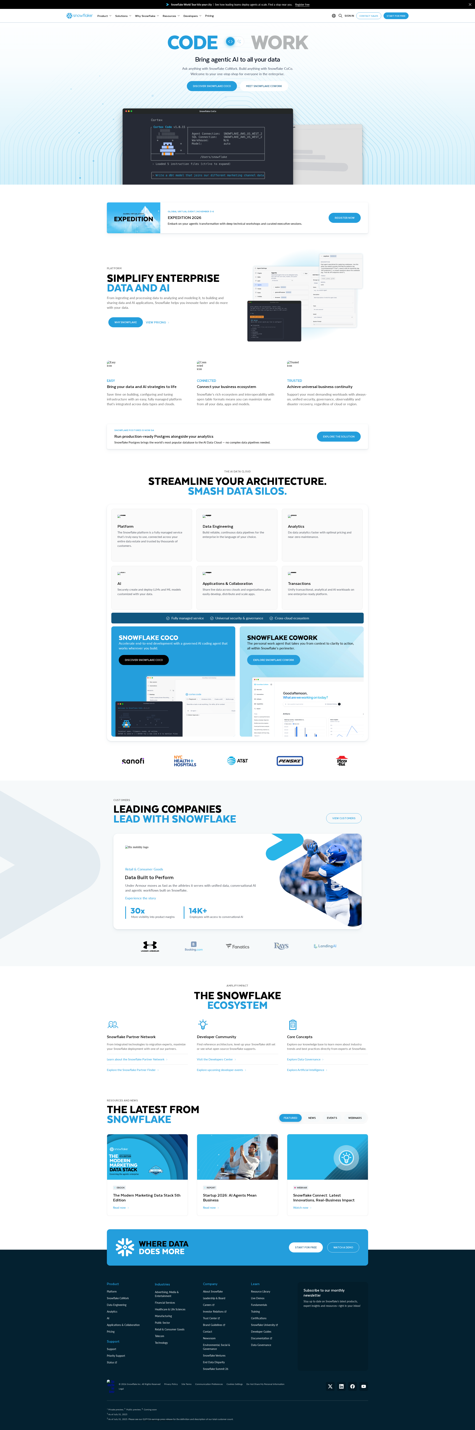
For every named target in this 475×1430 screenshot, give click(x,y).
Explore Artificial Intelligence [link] (305, 1070)
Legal (121, 1388)
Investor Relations (213, 1311)
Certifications (258, 1318)
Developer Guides (261, 1331)
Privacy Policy (171, 1384)
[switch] (234, 41)
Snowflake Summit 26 (215, 1368)
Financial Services (165, 1302)
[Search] (340, 16)
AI (108, 1318)
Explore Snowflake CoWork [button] (273, 660)
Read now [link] (119, 1207)
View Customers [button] (344, 818)
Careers (207, 1304)
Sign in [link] (349, 16)
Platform (112, 1291)
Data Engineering (116, 1304)
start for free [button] (396, 16)
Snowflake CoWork (118, 1298)
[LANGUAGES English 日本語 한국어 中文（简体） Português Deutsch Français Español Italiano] (334, 16)
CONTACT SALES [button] (368, 16)
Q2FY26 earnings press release (158, 1419)
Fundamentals (259, 1304)
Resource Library (260, 1291)
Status (110, 1362)
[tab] (150, 946)
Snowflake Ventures (214, 1355)
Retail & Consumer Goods (144, 869)
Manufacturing (163, 1316)
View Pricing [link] (156, 322)
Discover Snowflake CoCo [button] (212, 86)
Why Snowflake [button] (125, 322)
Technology (161, 1342)
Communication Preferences (209, 1384)
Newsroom (209, 1338)
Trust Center (210, 1318)
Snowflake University (263, 1324)
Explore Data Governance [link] (303, 1059)
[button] (470, 4)
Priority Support (116, 1355)
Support (111, 1349)
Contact (207, 1331)
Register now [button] (345, 218)
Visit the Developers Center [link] (215, 1059)
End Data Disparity (214, 1362)
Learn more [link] (124, 555)
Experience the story (140, 898)
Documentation (260, 1338)
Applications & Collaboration (123, 1324)
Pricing (110, 1331)
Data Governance (261, 1345)
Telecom (159, 1336)
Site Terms (186, 1384)
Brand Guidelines (212, 1324)
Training (255, 1311)
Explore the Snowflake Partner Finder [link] (131, 1070)
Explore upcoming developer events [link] (220, 1070)
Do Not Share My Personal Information (265, 1384)
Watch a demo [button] (343, 1247)
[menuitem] (104, 15)
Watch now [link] (300, 1207)
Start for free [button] (306, 1247)
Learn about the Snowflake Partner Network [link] (135, 1059)
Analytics (112, 1311)
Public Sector (162, 1322)
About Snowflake (213, 1291)
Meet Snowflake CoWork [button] (264, 86)
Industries (162, 1284)
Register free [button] (302, 4)
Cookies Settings (235, 1384)
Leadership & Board (214, 1298)
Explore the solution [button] (339, 436)
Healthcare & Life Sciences (170, 1309)
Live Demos (257, 1298)
